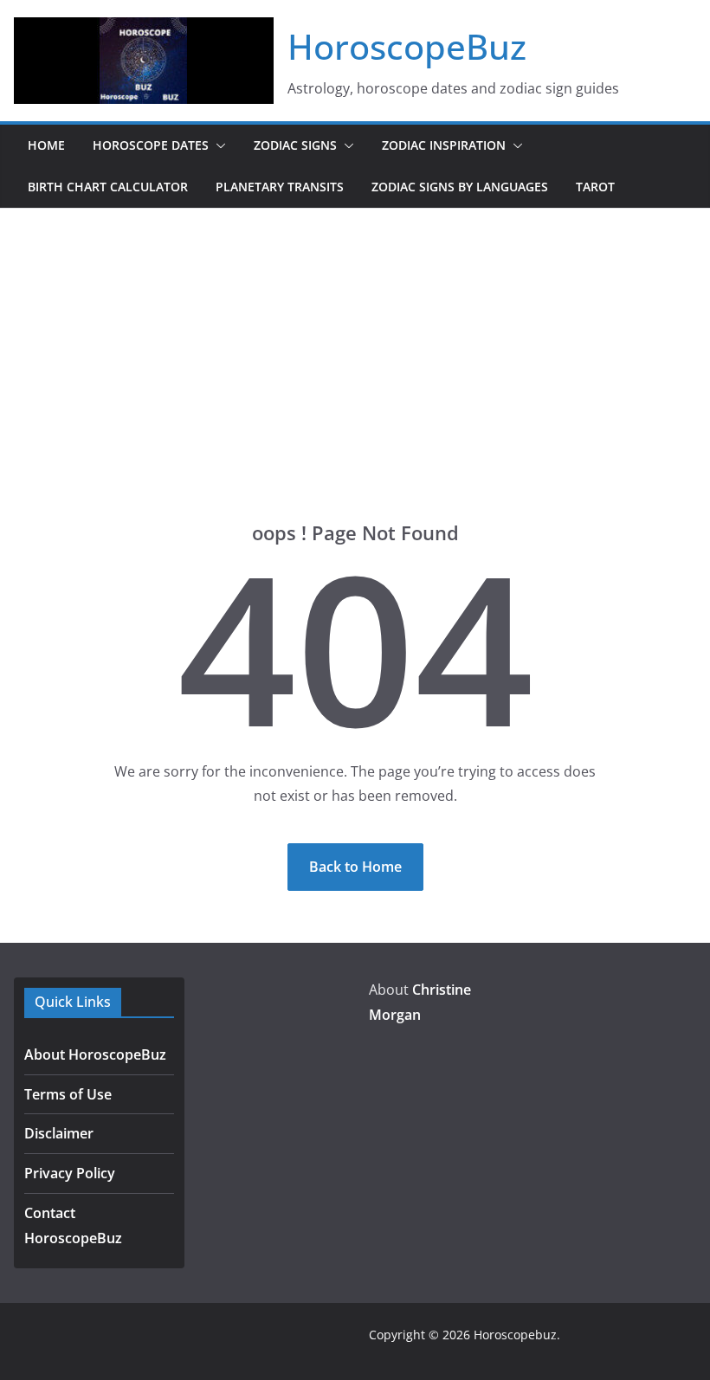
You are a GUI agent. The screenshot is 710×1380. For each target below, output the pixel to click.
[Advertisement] (355, 338)
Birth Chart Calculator (108, 186)
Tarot (595, 186)
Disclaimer (59, 1133)
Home (46, 145)
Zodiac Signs (295, 145)
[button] (217, 145)
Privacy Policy (69, 1173)
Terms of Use (68, 1094)
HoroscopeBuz (406, 46)
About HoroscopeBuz (95, 1054)
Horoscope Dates (151, 145)
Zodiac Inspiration (444, 145)
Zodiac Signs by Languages (459, 186)
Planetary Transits (280, 186)
